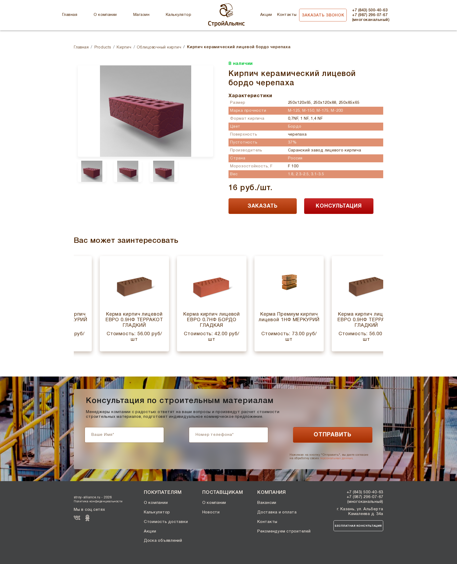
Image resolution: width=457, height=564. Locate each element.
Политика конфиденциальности (98, 501)
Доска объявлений (163, 541)
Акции (266, 15)
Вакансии (266, 503)
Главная (69, 15)
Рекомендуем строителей (284, 531)
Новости (211, 512)
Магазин (141, 15)
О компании (105, 15)
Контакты (287, 15)
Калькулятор (178, 15)
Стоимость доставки (166, 522)
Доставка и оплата (277, 512)
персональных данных (336, 458)
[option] (145, 111)
